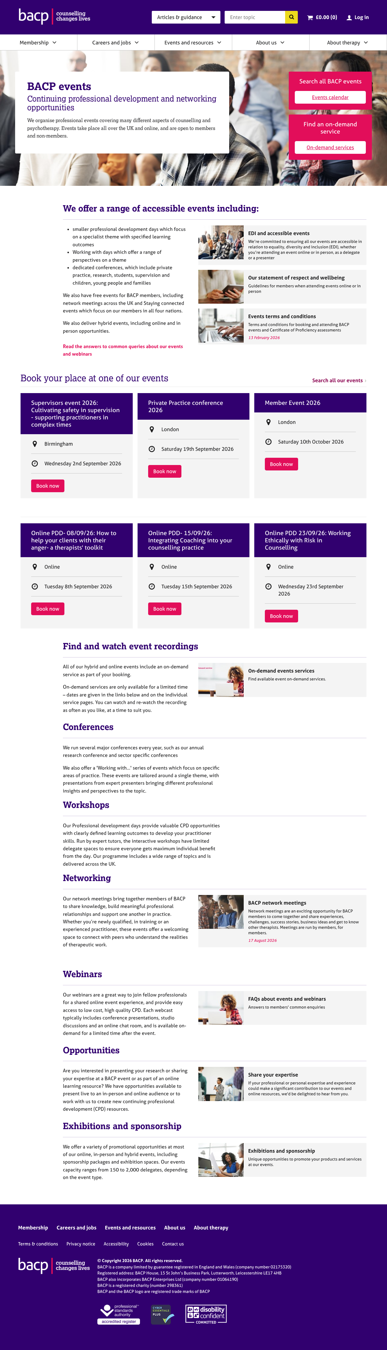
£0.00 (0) (326, 17)
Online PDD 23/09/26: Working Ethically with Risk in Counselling (308, 540)
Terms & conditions (38, 1244)
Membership (34, 42)
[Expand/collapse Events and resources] (219, 42)
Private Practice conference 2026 (185, 406)
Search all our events (337, 380)
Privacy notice (81, 1244)
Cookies (145, 1244)
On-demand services (330, 147)
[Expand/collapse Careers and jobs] (136, 42)
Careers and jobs (111, 42)
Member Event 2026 (292, 402)
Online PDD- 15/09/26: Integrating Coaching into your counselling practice (190, 540)
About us (266, 42)
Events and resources (188, 42)
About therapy (343, 42)
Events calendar (330, 97)
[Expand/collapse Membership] (54, 42)
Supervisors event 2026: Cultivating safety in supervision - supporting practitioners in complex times (75, 413)
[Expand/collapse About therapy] (366, 42)
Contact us (173, 1244)
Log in (362, 17)
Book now (47, 486)
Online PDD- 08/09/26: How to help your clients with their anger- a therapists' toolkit (73, 540)
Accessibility (116, 1244)
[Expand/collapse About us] (282, 42)
